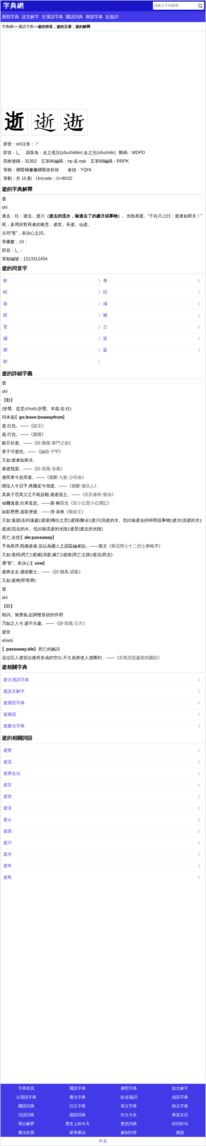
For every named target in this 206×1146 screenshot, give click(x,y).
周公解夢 (26, 1123)
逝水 (7, 854)
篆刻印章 (129, 1132)
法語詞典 (26, 1114)
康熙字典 (10, 16)
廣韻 (180, 1132)
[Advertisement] (103, 70)
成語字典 (180, 1097)
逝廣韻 (9, 714)
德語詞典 (77, 1114)
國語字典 (26, 26)
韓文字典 (180, 1106)
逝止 (7, 819)
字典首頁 (26, 1088)
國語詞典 (74, 16)
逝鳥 (7, 877)
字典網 (7, 26)
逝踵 (7, 831)
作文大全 (129, 1114)
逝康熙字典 (14, 702)
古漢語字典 (52, 16)
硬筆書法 (77, 1132)
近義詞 (111, 16)
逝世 (7, 796)
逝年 (7, 865)
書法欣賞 (26, 1132)
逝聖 (7, 750)
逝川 (7, 842)
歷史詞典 (129, 1123)
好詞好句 (180, 1123)
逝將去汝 (11, 773)
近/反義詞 (128, 1097)
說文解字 (30, 16)
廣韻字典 (94, 16)
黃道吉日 (180, 1114)
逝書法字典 (14, 726)
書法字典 (77, 1097)
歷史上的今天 (77, 1123)
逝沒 (7, 808)
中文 (103, 1141)
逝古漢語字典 (16, 679)
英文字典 (129, 1106)
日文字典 (77, 1106)
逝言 (7, 785)
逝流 (7, 762)
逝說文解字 (14, 691)
